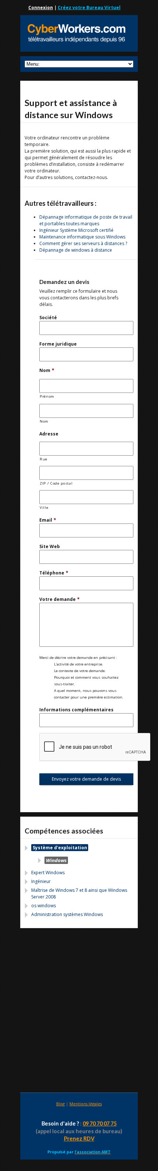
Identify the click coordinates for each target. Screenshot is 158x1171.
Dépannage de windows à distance (75, 250)
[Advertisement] (79, 1011)
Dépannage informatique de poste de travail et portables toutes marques (85, 220)
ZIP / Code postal (56, 483)
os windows (43, 905)
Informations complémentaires (76, 710)
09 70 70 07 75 (99, 1123)
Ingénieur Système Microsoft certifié (76, 230)
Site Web (49, 546)
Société (48, 317)
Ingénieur (41, 881)
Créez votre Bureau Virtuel (89, 7)
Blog (60, 1103)
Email (47, 520)
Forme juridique (58, 344)
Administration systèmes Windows (67, 914)
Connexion (40, 7)
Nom (46, 370)
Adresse (48, 434)
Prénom (47, 396)
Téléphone (53, 573)
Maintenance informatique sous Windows (82, 237)
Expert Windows (48, 872)
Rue (43, 459)
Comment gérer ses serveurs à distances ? (83, 243)
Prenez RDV (79, 1138)
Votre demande (59, 599)
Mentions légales (85, 1103)
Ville (44, 507)
